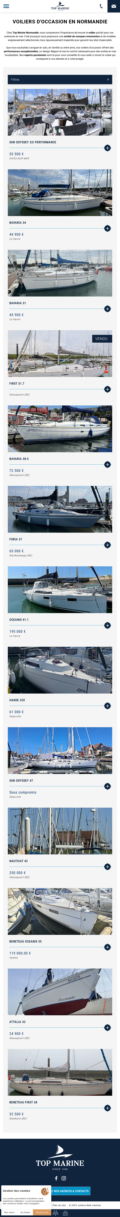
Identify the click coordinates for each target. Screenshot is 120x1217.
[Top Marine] (60, 6)
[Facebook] (56, 1178)
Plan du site (59, 1205)
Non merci (9, 1212)
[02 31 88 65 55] (101, 6)
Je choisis (25, 1212)
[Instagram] (64, 1178)
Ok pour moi (42, 1212)
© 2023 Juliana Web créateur (85, 1205)
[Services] (65, 1213)
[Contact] (114, 6)
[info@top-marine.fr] (55, 1213)
